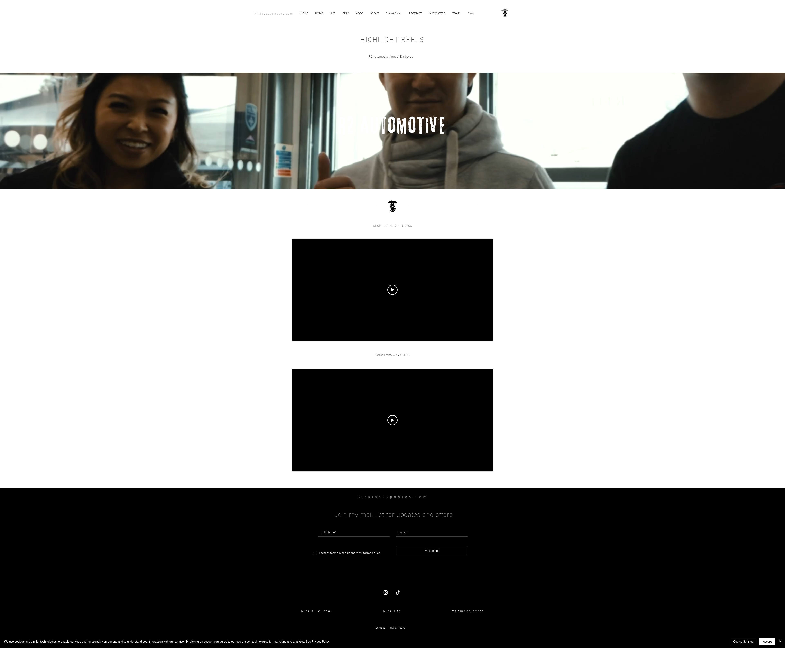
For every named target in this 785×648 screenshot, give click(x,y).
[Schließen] (780, 641)
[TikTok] (398, 592)
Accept (767, 641)
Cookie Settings (743, 641)
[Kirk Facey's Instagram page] (386, 592)
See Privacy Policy (318, 641)
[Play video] (392, 290)
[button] (359, 13)
